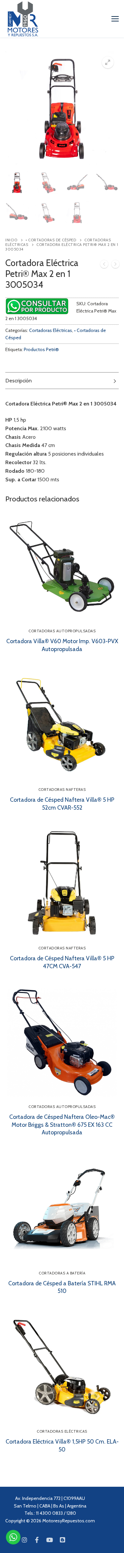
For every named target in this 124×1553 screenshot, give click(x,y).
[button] (108, 62)
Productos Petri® (41, 349)
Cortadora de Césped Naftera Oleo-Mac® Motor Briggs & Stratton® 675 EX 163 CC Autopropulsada (62, 1124)
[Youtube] (49, 1540)
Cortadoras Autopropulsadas (62, 631)
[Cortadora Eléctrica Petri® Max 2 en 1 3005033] (104, 265)
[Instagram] (24, 1540)
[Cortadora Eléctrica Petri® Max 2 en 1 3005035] (115, 265)
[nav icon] (115, 19)
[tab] (62, 380)
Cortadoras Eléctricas (50, 330)
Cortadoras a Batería (62, 1273)
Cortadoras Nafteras (62, 789)
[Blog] (62, 1540)
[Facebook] (37, 1540)
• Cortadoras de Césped (50, 240)
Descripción (18, 380)
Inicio (11, 240)
